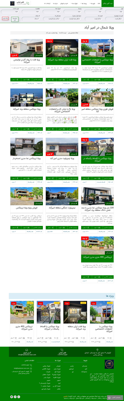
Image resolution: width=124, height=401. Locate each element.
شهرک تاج (57, 372)
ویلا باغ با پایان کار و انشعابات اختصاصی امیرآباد (62, 110)
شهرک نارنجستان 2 (44, 383)
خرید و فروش (64, 3)
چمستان (84, 366)
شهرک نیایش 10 (45, 386)
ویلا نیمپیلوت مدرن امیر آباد (62, 158)
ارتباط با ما (47, 3)
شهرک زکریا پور (45, 389)
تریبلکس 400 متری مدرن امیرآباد (97, 257)
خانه (99, 3)
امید (59, 383)
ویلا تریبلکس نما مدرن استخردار (26, 158)
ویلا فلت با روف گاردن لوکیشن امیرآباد (27, 61)
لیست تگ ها (62, 33)
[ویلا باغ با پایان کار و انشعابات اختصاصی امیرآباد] (62, 97)
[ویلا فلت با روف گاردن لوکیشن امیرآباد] (26, 48)
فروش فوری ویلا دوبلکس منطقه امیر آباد (97, 110)
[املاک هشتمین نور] (12, 3)
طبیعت (48, 372)
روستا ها (84, 3)
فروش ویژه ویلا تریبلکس (26, 208)
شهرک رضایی (46, 366)
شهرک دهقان (46, 375)
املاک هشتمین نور (73, 33)
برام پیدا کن (15, 19)
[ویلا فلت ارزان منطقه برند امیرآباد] (62, 48)
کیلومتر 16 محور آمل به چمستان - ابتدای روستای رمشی (98, 353)
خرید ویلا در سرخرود (69, 398)
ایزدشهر (71, 369)
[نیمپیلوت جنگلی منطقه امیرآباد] (62, 196)
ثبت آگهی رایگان (107, 3)
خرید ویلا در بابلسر (103, 398)
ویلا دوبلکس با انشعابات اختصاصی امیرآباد (97, 61)
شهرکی (58, 366)
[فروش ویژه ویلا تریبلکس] (26, 196)
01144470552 (22, 4)
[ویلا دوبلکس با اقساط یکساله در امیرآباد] (97, 147)
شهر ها (93, 3)
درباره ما (55, 3)
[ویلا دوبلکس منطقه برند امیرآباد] (26, 97)
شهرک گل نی (56, 386)
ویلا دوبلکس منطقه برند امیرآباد (26, 109)
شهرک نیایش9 (56, 375)
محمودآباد (84, 372)
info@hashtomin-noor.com (27, 354)
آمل (86, 369)
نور (73, 372)
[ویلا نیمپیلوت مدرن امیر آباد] (62, 147)
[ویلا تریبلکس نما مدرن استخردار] (26, 147)
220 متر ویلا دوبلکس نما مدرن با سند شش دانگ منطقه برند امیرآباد (97, 209)
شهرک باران (57, 369)
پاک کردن (5, 18)
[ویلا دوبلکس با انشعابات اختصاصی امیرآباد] (97, 48)
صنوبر (58, 380)
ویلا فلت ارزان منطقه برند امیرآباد (62, 60)
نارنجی (65, 396)
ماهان (58, 389)
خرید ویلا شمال (80, 398)
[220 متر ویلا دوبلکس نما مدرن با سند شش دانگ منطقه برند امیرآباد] (97, 196)
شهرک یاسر (47, 377)
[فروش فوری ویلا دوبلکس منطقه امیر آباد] (97, 97)
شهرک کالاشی (46, 369)
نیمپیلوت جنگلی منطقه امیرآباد (62, 208)
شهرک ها (74, 3)
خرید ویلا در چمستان (90, 398)
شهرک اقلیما (56, 377)
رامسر (72, 366)
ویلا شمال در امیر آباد (51, 33)
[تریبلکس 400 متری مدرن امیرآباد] (97, 246)
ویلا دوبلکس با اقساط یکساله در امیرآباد (97, 160)
